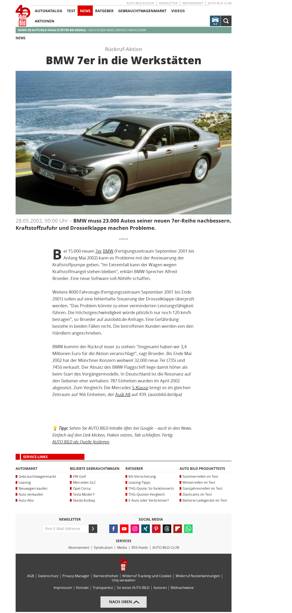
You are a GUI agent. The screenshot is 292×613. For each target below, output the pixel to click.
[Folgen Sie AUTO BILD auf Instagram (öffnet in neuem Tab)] (135, 528)
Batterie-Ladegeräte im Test (205, 500)
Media (122, 548)
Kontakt (82, 588)
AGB (30, 576)
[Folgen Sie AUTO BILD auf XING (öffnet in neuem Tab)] (145, 528)
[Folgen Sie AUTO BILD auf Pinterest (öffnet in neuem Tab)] (156, 528)
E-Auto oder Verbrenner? (148, 500)
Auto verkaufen (31, 494)
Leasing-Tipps (139, 482)
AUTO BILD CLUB (220, 3)
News (20, 38)
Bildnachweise (182, 588)
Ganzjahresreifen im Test (203, 488)
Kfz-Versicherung (142, 477)
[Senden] (93, 528)
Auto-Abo (26, 500)
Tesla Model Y (84, 494)
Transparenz (103, 588)
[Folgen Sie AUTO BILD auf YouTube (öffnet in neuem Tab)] (124, 528)
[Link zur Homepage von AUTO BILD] (23, 15)
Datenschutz (48, 576)
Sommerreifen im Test (200, 477)
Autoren (160, 588)
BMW (108, 251)
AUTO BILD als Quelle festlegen (80, 441)
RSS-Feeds (139, 548)
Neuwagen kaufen (33, 488)
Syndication (103, 548)
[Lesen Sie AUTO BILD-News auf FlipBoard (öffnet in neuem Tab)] (177, 528)
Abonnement (192, 3)
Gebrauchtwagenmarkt (37, 477)
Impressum (63, 588)
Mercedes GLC (84, 482)
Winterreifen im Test (199, 482)
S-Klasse (140, 387)
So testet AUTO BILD (133, 588)
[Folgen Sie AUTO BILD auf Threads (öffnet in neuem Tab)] (167, 528)
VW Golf (79, 477)
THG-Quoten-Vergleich (146, 494)
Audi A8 (122, 394)
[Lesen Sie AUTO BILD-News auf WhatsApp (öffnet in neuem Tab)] (188, 528)
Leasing (25, 482)
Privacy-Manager (75, 576)
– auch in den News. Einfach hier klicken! (82, 30)
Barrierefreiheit (105, 576)
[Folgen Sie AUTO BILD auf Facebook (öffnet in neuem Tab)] (113, 528)
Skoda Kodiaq (84, 500)
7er (98, 251)
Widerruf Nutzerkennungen (198, 576)
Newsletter (168, 3)
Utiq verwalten (123, 580)
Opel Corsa (82, 488)
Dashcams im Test (197, 494)
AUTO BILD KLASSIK (140, 3)
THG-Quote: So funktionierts (151, 488)
